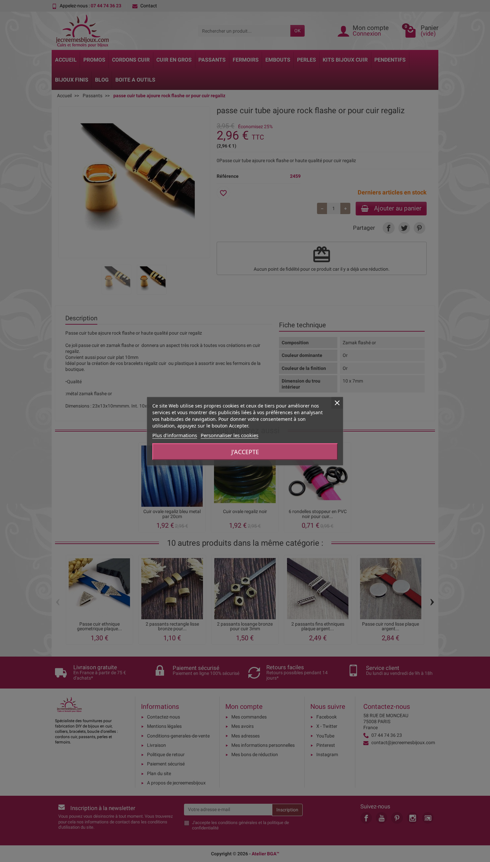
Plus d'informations (174, 434)
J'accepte (245, 451)
